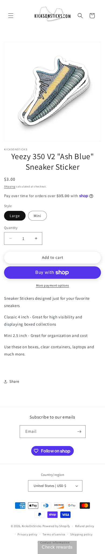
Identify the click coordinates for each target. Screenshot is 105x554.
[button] (11, 16)
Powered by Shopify (56, 526)
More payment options (52, 285)
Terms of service (54, 534)
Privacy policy (27, 534)
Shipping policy (81, 534)
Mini (37, 215)
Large (15, 215)
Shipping (9, 186)
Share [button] (14, 381)
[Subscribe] (79, 431)
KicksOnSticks (32, 526)
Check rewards (57, 547)
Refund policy (84, 526)
